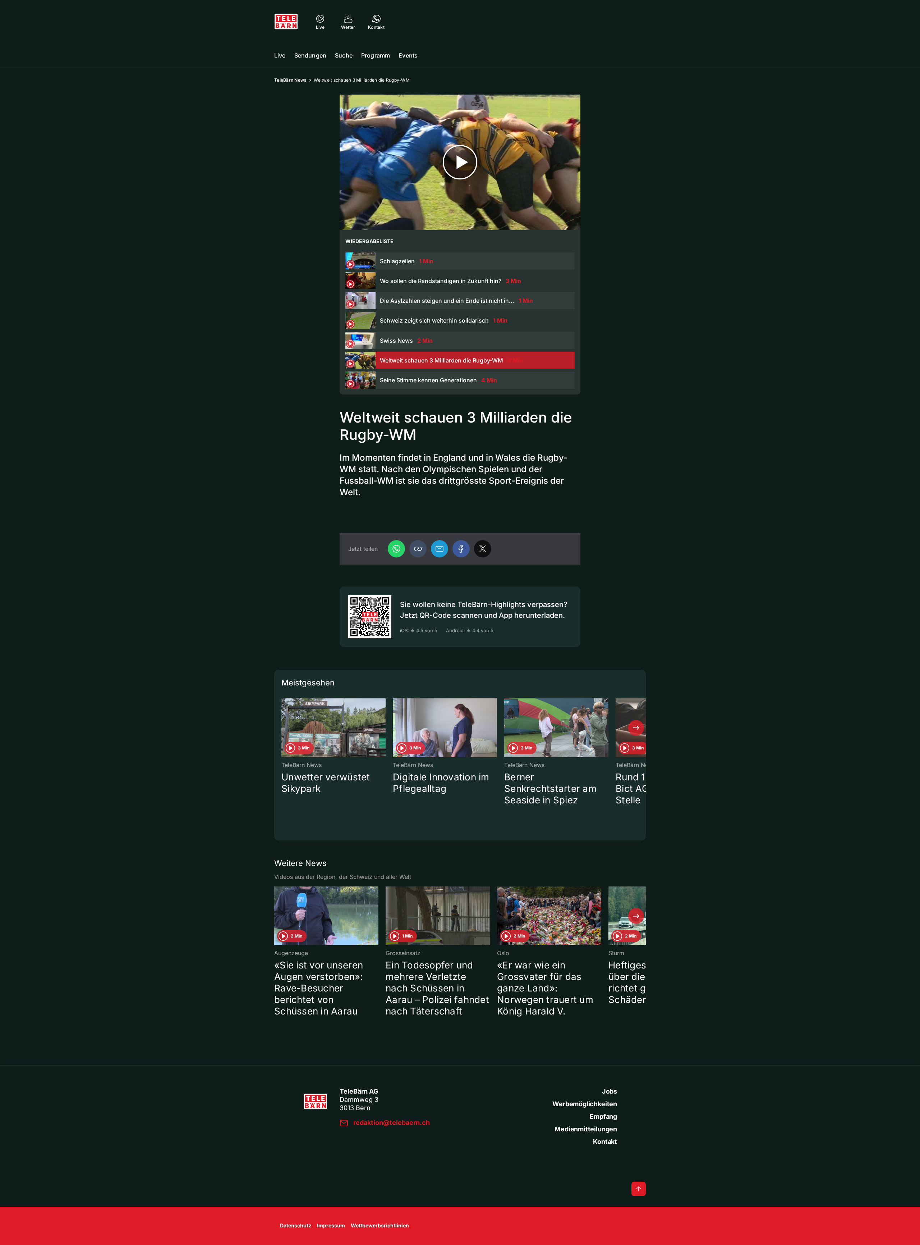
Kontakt (605, 1141)
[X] (482, 548)
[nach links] (284, 728)
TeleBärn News (290, 80)
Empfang (603, 1116)
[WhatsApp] (396, 548)
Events (408, 55)
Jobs (609, 1091)
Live (280, 55)
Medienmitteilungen (586, 1129)
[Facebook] (461, 548)
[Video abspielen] (460, 162)
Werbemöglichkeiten (584, 1104)
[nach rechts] (636, 728)
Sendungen (310, 55)
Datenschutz (295, 1225)
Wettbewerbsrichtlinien (380, 1225)
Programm (375, 55)
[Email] (439, 548)
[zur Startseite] (286, 21)
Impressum (331, 1225)
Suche (344, 55)
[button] (418, 548)
